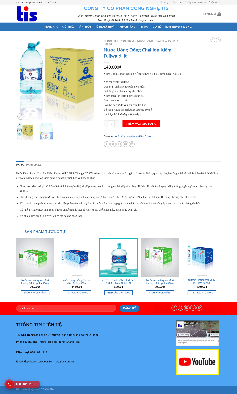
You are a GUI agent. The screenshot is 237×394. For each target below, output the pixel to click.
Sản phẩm (85, 27)
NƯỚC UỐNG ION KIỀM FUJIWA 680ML (201, 282)
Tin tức (144, 27)
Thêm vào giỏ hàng (141, 123)
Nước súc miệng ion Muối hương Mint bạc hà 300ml (35, 282)
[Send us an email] (219, 2)
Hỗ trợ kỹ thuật (105, 27)
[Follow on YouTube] (199, 308)
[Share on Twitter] (113, 144)
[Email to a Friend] (119, 144)
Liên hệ (157, 27)
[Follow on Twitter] (216, 2)
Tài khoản (176, 3)
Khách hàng (127, 27)
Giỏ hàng (164, 3)
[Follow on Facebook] (209, 2)
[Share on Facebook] (107, 144)
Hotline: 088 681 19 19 (178, 27)
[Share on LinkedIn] (132, 144)
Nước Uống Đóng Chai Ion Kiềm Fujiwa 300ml (76, 282)
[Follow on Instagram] (212, 2)
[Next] (92, 79)
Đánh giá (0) (33, 165)
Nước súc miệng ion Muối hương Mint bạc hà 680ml (160, 282)
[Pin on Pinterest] (125, 144)
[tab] (20, 164)
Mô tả (20, 165)
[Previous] (22, 79)
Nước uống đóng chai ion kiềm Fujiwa (133, 136)
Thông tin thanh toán (195, 3)
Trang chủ (51, 27)
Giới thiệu (68, 27)
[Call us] (193, 308)
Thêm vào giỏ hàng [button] (35, 293)
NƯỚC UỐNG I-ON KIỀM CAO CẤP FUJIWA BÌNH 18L (118, 282)
